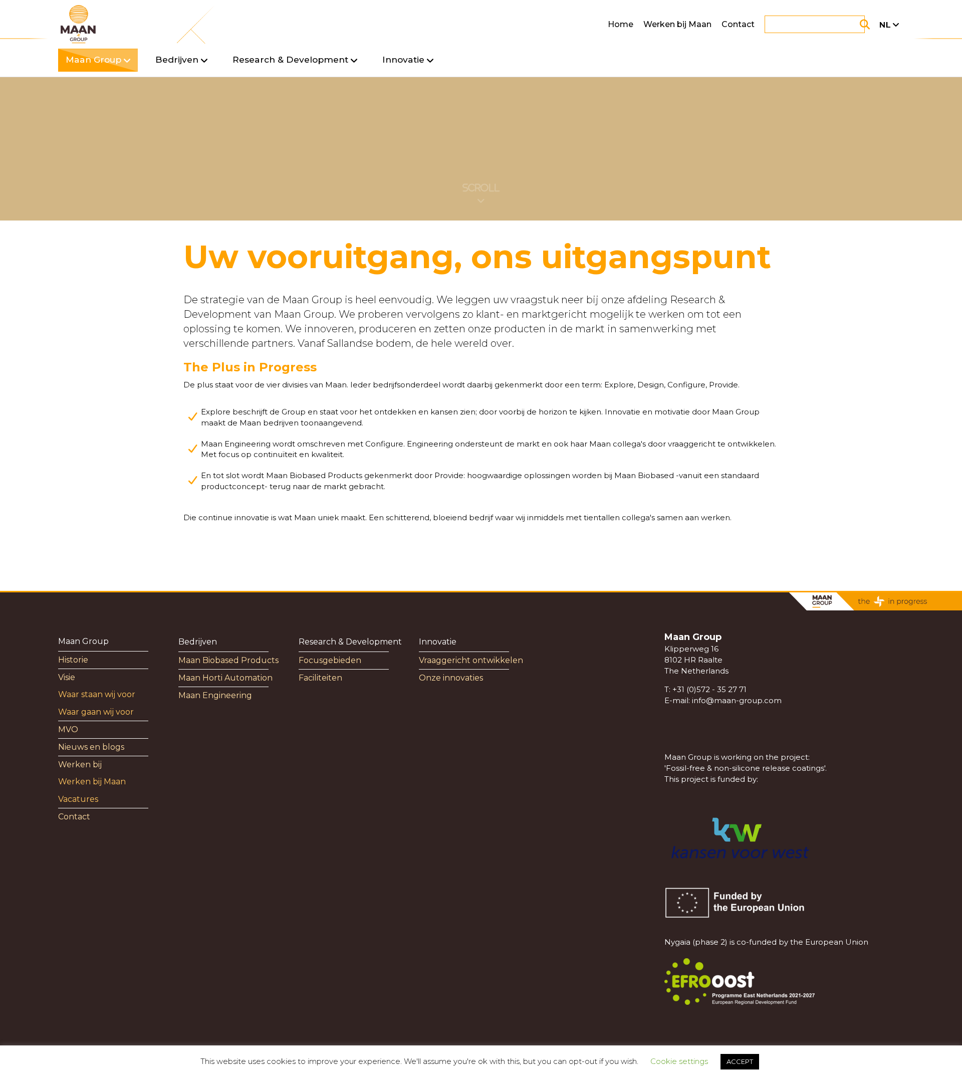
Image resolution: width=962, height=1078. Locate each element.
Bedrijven (197, 641)
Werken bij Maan (677, 24)
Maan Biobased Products (228, 660)
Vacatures (78, 799)
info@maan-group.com (737, 700)
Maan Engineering (215, 695)
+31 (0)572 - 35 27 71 (709, 689)
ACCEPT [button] (740, 1061)
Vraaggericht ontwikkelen (471, 660)
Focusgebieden (330, 660)
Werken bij (80, 764)
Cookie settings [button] (679, 1061)
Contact (738, 24)
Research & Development (350, 641)
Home (620, 24)
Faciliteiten (320, 678)
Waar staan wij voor (96, 694)
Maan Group (83, 641)
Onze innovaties (451, 678)
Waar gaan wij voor (96, 712)
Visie (66, 677)
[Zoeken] (852, 24)
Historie (73, 660)
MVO (68, 729)
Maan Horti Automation (225, 678)
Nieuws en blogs (91, 747)
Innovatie (437, 641)
